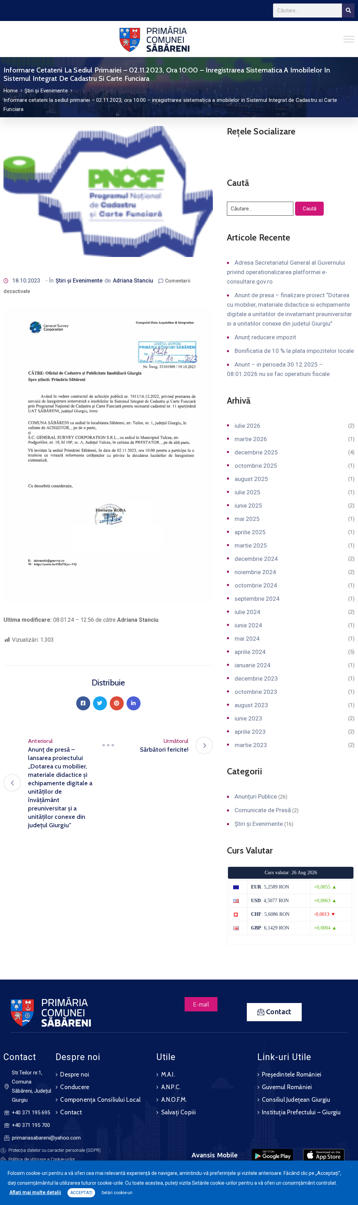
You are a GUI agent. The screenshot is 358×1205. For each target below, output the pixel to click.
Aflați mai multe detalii (35, 1192)
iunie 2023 (248, 718)
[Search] (348, 11)
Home (10, 91)
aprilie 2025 (250, 532)
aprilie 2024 (250, 651)
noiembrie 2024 (255, 572)
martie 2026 (251, 439)
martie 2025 (251, 545)
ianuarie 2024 (253, 665)
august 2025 (251, 478)
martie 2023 (251, 744)
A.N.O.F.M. (174, 1099)
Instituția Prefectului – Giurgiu (301, 1112)
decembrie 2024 (256, 558)
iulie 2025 (247, 492)
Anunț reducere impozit (265, 337)
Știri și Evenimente (46, 91)
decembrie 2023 (256, 678)
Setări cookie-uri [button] (117, 1192)
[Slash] (108, 745)
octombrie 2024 (256, 585)
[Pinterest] (117, 703)
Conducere (74, 1087)
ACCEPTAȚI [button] (81, 1192)
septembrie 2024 (257, 598)
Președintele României (291, 1074)
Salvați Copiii (178, 1112)
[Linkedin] (134, 703)
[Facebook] (83, 703)
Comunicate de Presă (263, 810)
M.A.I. (168, 1074)
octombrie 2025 (256, 465)
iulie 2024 (247, 611)
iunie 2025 (248, 505)
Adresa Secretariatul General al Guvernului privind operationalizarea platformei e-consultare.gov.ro (286, 272)
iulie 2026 (247, 425)
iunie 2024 (248, 625)
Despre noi (74, 1074)
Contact (70, 1112)
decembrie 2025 (256, 452)
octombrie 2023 (256, 691)
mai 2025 (247, 518)
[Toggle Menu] (349, 39)
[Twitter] (100, 703)
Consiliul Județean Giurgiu (296, 1099)
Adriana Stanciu (133, 280)
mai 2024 (247, 638)
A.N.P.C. (171, 1087)
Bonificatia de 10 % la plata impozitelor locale (294, 350)
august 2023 (251, 705)
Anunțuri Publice (256, 796)
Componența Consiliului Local (100, 1099)
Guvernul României (287, 1087)
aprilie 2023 (250, 731)
